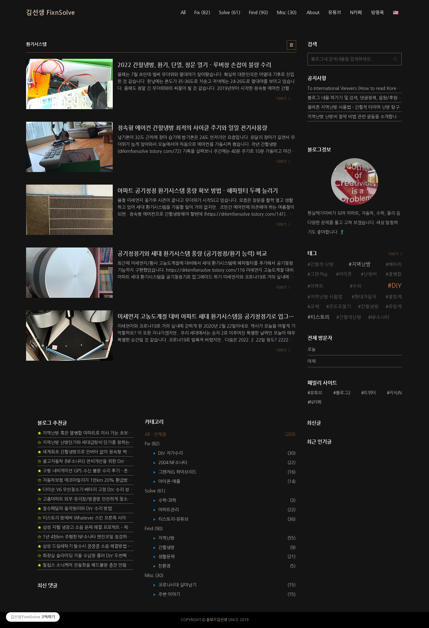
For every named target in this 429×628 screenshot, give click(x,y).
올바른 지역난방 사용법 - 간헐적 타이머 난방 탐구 (353, 107)
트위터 (370, 393)
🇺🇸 (396, 12)
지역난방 (361, 264)
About (313, 12)
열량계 (395, 297)
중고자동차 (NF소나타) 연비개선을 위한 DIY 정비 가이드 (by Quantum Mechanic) (85, 461)
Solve (229, 12)
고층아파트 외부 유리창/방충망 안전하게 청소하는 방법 (85, 499)
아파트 (316, 286)
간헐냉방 (369, 306)
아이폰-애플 (174, 481)
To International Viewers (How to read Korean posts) (354, 88)
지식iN (395, 393)
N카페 (356, 12)
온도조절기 (340, 306)
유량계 (395, 306)
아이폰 (345, 274)
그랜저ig (318, 274)
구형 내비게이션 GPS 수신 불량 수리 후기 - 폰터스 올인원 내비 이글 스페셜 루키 (85, 471)
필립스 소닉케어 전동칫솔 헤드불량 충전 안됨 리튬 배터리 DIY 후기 (85, 565)
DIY (397, 286)
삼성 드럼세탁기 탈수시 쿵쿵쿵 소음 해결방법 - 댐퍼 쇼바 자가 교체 (85, 546)
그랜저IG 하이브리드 (182, 472)
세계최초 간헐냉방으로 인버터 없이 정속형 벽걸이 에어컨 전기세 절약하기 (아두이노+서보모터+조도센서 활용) (85, 452)
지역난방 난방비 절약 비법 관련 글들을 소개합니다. (354, 116)
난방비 (370, 274)
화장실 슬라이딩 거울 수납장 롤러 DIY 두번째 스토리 (85, 555)
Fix (202, 12)
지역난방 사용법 (326, 297)
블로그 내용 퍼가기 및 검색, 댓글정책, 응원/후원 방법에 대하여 (354, 98)
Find (258, 12)
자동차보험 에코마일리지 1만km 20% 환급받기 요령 (85, 480)
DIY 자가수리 (175, 453)
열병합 (395, 274)
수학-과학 (172, 500)
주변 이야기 (173, 594)
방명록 (377, 12)
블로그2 (343, 393)
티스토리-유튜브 (178, 519)
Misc (286, 12)
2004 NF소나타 (177, 462)
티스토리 (320, 317)
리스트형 (291, 45)
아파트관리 (173, 510)
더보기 (393, 254)
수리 (357, 286)
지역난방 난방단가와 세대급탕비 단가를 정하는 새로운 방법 (85, 442)
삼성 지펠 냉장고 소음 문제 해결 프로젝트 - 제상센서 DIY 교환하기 (85, 527)
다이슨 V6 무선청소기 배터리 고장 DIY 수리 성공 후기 (85, 489)
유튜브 (334, 12)
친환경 (169, 566)
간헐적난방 (350, 317)
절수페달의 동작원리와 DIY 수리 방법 (74, 508)
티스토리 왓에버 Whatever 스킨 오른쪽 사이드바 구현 (85, 518)
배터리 (395, 264)
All (183, 12)
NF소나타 (380, 317)
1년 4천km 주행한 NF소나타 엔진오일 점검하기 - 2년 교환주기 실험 (85, 537)
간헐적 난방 (322, 264)
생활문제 (171, 556)
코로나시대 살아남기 (182, 585)
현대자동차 (366, 297)
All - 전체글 (155, 434)
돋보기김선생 (216, 620)
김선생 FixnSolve (50, 12)
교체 (314, 306)
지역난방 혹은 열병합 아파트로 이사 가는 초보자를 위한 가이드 (85, 433)
